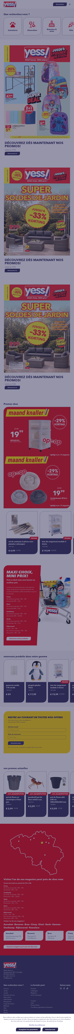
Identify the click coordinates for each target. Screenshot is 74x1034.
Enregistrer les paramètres (28, 1029)
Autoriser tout (50, 1029)
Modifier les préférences (37, 1025)
